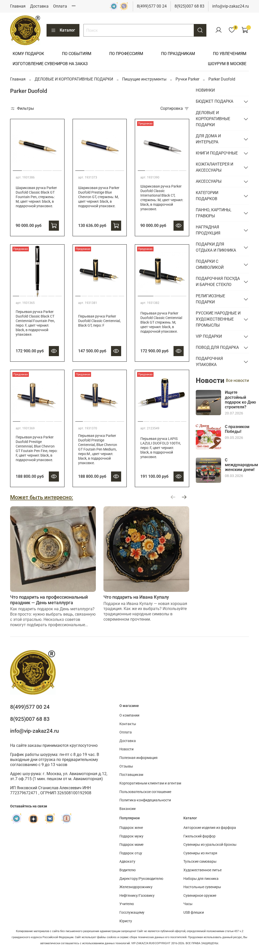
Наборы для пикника (201, 879)
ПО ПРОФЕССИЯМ (126, 53)
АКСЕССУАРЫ (209, 181)
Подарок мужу (131, 836)
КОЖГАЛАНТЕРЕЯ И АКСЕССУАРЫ (214, 167)
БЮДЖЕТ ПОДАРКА (214, 101)
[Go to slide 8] (121, 294)
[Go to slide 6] (183, 169)
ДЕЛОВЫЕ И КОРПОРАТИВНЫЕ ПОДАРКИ (74, 79)
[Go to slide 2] (27, 169)
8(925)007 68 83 (189, 6)
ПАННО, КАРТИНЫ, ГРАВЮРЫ (213, 212)
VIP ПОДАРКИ (209, 336)
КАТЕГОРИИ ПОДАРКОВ (207, 195)
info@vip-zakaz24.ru (230, 6)
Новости (126, 749)
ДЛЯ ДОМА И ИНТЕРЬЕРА (208, 139)
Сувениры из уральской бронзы (209, 844)
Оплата (60, 6)
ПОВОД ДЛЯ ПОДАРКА (217, 347)
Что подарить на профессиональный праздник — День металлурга (49, 599)
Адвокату (127, 861)
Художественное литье (202, 870)
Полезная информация (138, 758)
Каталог (67, 30)
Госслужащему (131, 912)
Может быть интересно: (41, 497)
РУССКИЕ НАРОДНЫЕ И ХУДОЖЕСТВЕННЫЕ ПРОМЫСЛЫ (218, 319)
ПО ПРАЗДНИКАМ (178, 53)
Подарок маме (131, 844)
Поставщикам (131, 775)
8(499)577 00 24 (152, 6)
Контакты (127, 724)
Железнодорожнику (136, 887)
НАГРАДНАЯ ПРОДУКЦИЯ (208, 230)
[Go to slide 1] (17, 169)
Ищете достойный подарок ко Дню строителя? (240, 399)
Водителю (127, 870)
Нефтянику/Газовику (137, 895)
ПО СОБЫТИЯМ (76, 53)
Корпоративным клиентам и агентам (150, 783)
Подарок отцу (130, 853)
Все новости (237, 380)
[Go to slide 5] (57, 169)
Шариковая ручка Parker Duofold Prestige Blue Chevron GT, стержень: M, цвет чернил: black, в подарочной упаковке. (98, 197)
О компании (129, 715)
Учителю (126, 904)
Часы (187, 904)
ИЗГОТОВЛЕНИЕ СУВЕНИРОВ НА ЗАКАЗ (50, 63)
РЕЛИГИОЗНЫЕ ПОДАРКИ (210, 299)
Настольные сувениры (202, 887)
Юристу (125, 921)
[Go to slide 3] (37, 169)
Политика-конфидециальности (145, 800)
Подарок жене (131, 828)
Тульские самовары (200, 861)
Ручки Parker (187, 79)
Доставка (39, 6)
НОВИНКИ (205, 90)
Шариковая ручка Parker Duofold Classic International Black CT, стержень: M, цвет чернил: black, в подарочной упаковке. (161, 197)
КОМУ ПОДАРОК (28, 53)
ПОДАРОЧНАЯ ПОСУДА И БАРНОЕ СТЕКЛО (218, 281)
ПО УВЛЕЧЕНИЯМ (229, 53)
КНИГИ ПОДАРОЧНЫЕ (217, 153)
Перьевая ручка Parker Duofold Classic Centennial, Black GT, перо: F (99, 321)
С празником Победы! (237, 429)
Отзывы (126, 766)
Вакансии (127, 809)
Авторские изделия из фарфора (209, 828)
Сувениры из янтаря (200, 853)
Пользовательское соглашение (145, 792)
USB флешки (193, 912)
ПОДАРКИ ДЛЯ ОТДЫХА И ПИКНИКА (216, 247)
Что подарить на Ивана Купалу (136, 597)
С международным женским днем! (241, 465)
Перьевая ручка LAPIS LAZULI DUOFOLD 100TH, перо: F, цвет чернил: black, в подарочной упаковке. (160, 448)
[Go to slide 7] (58, 294)
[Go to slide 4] (47, 169)
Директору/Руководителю (141, 879)
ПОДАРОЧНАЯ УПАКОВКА (209, 361)
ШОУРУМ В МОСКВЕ (227, 63)
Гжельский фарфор (199, 836)
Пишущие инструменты (144, 79)
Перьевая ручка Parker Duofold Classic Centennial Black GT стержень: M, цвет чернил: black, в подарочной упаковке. (161, 322)
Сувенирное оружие (199, 895)
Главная (18, 6)
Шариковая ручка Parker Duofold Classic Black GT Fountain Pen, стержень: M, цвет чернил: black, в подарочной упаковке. (36, 197)
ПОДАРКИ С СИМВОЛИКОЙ (210, 264)
